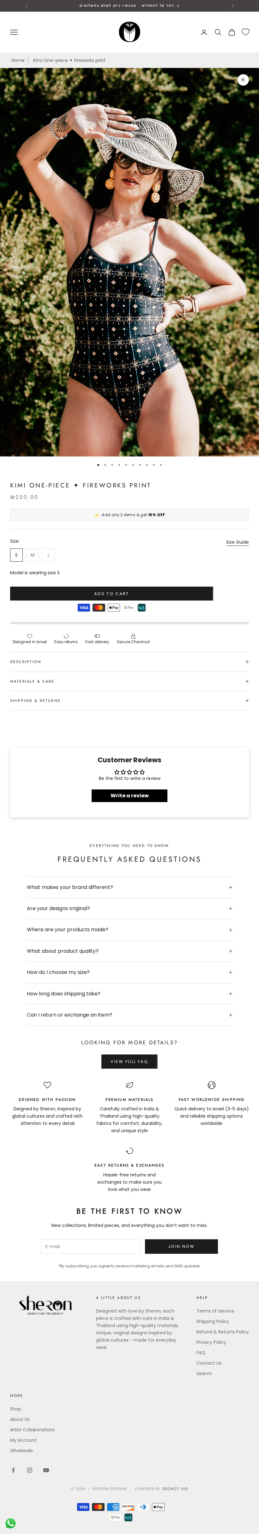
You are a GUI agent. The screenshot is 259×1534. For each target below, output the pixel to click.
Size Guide (237, 542)
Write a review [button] (130, 795)
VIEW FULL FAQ (129, 1062)
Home (18, 60)
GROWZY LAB (175, 1489)
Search (204, 1373)
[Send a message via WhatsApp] (10, 1523)
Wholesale (21, 1450)
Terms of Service (215, 1311)
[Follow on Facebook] (13, 1470)
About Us (20, 1419)
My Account (23, 1440)
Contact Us (208, 1363)
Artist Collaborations (32, 1430)
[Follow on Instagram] (30, 1470)
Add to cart (111, 594)
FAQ (200, 1353)
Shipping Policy (212, 1321)
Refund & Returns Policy (222, 1332)
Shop (15, 1409)
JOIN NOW (181, 1246)
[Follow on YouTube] (46, 1470)
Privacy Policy (211, 1342)
